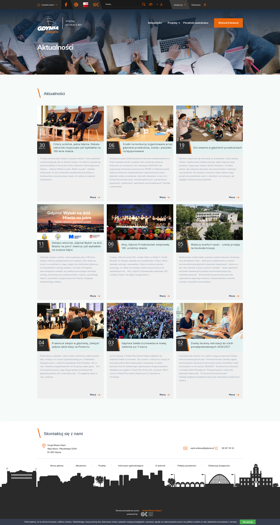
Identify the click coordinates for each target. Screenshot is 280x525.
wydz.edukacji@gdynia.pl (202, 448)
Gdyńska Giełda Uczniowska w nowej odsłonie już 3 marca (137, 343)
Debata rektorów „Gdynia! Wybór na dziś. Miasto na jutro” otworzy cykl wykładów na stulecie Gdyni (70, 246)
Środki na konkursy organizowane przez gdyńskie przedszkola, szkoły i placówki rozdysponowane (140, 147)
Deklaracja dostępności (219, 465)
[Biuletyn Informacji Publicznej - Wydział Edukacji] (87, 4)
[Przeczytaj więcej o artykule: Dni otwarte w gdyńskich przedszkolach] (209, 123)
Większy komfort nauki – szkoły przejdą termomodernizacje (209, 245)
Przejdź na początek (9, 417)
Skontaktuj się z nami (63, 433)
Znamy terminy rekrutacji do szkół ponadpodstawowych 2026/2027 (205, 343)
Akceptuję (248, 522)
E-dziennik (160, 465)
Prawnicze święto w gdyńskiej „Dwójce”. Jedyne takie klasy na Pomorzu (69, 343)
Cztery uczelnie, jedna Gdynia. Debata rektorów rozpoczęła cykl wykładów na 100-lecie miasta (70, 147)
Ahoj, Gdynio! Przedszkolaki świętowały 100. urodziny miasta (138, 245)
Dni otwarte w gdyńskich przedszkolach (210, 145)
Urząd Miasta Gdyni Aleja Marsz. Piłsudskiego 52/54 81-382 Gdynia (62, 449)
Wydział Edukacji (228, 23)
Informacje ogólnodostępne (130, 465)
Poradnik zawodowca (195, 23)
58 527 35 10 (227, 448)
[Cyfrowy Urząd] (77, 4)
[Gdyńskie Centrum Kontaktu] (147, 514)
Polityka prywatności (186, 465)
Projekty (172, 23)
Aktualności (155, 23)
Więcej (93, 197)
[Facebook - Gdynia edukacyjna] (66, 4)
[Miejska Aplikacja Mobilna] (95, 4)
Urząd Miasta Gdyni (152, 510)
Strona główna (56, 465)
